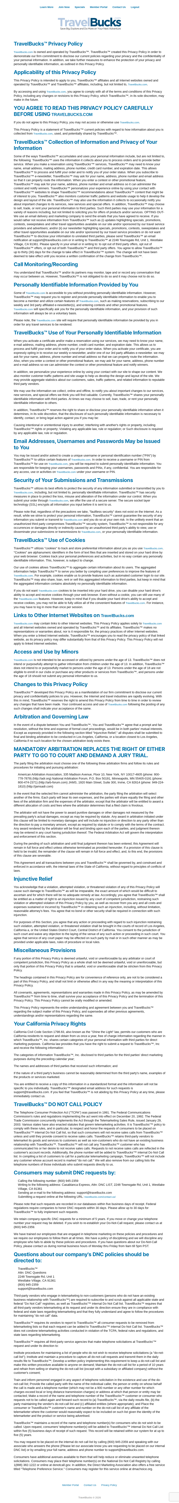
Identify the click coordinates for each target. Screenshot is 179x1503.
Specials (80, 7)
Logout (135, 7)
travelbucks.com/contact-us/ (100, 1197)
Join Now (64, 7)
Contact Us (119, 7)
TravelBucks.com (23, 52)
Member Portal (98, 7)
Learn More (46, 7)
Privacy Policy (109, 1485)
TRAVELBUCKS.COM (71, 114)
